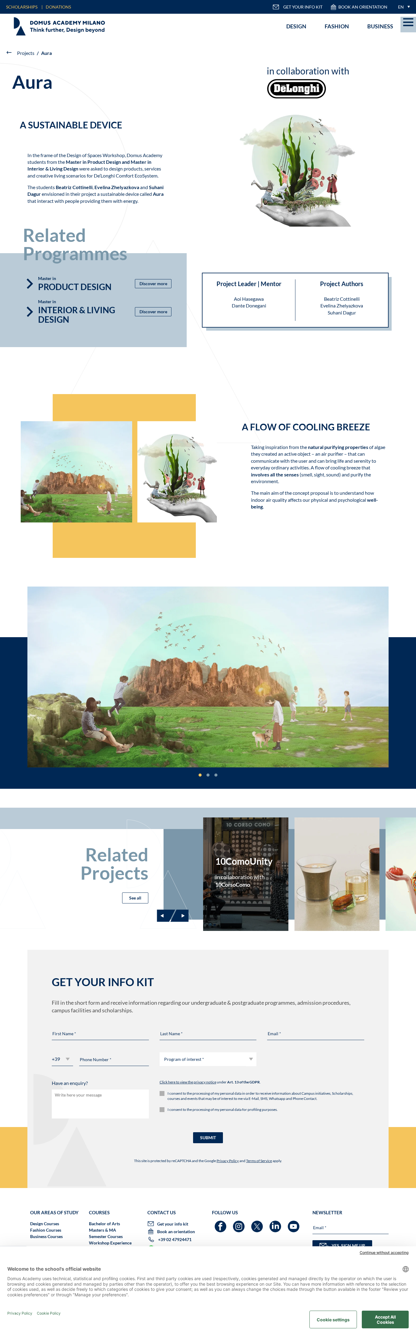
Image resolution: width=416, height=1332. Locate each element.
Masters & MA (102, 1230)
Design (296, 26)
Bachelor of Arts (104, 1223)
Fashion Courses (45, 1230)
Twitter (258, 1223)
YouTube (294, 1223)
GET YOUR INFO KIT (303, 6)
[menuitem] (402, 7)
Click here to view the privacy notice (188, 1082)
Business (380, 26)
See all (135, 897)
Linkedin (276, 1223)
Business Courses (46, 1236)
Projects (25, 53)
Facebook (221, 1223)
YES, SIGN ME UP (348, 1245)
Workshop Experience (110, 1242)
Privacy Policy (228, 1160)
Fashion (337, 26)
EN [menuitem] (401, 6)
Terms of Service (259, 1160)
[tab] (200, 775)
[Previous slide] (166, 916)
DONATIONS (58, 6)
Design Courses (44, 1223)
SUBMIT (208, 1137)
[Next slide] (179, 916)
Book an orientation (362, 6)
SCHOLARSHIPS (21, 6)
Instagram (239, 1223)
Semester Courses (106, 1236)
